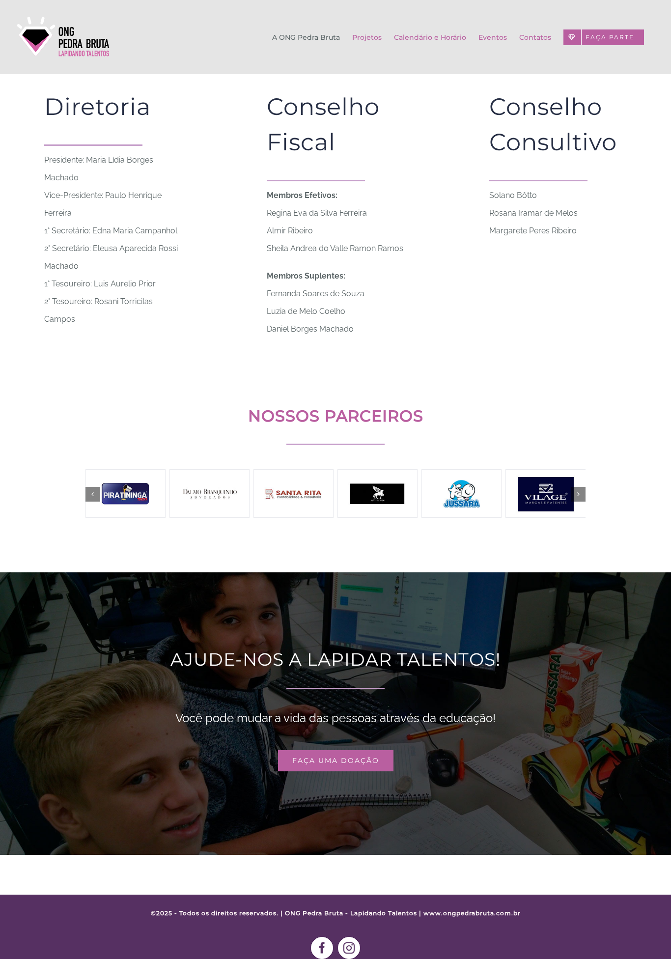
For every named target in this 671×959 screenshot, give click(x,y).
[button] (92, 494)
